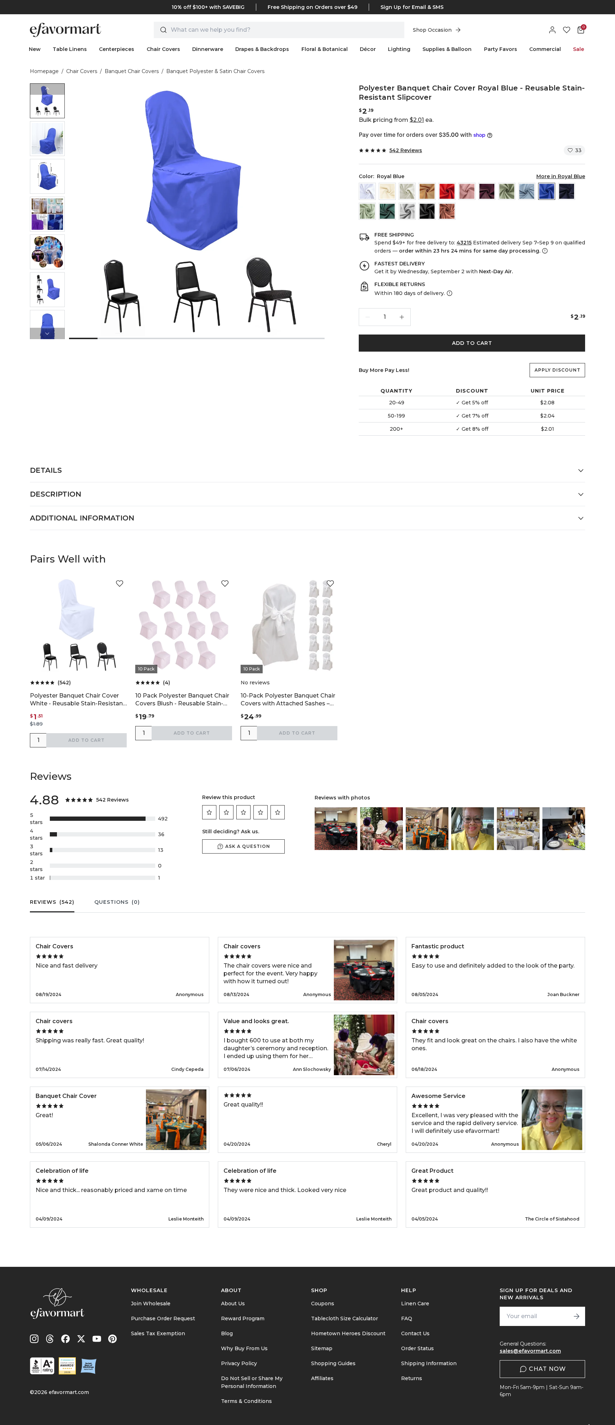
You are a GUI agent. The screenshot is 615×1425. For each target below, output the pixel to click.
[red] (447, 191)
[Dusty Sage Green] (506, 191)
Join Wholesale (150, 1303)
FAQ (406, 1318)
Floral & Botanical (324, 49)
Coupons (322, 1303)
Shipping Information (429, 1363)
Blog (227, 1333)
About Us (233, 1303)
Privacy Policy (239, 1363)
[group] (47, 100)
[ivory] (407, 191)
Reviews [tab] (52, 902)
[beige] (387, 191)
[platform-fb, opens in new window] (65, 1339)
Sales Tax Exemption (158, 1333)
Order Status (417, 1348)
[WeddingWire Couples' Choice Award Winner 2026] (67, 1365)
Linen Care (415, 1303)
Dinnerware (207, 49)
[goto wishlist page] (566, 30)
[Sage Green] (367, 211)
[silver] (407, 211)
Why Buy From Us (244, 1348)
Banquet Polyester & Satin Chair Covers (215, 71)
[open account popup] (552, 30)
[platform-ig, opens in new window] (34, 1339)
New (35, 49)
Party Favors (500, 49)
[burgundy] (486, 191)
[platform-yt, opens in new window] (97, 1339)
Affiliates (322, 1378)
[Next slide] (47, 333)
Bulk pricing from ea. (396, 119)
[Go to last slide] (47, 89)
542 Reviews (405, 150)
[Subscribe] (576, 1316)
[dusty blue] (526, 191)
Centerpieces (116, 49)
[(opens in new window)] (42, 1365)
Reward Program (242, 1318)
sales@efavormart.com (530, 1351)
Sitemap (321, 1348)
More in (560, 176)
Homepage (44, 71)
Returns (411, 1378)
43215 (464, 242)
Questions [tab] (117, 902)
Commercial (545, 49)
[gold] (427, 191)
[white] (367, 191)
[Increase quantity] (401, 317)
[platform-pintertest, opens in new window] (112, 1339)
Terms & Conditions (246, 1401)
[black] (427, 211)
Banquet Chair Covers (132, 71)
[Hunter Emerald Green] (387, 211)
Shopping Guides (333, 1363)
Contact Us (415, 1333)
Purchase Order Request (163, 1318)
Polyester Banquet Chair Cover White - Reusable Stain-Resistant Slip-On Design (77, 700)
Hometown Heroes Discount (348, 1333)
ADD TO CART (472, 343)
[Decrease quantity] (367, 317)
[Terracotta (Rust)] (447, 211)
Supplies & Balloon (447, 49)
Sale (578, 49)
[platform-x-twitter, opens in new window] (81, 1339)
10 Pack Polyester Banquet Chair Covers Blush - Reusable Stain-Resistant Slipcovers (182, 700)
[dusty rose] (466, 191)
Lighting (399, 49)
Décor (368, 49)
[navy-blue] (566, 191)
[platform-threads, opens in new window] (50, 1339)
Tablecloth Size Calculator (344, 1318)
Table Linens (70, 49)
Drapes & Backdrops (262, 49)
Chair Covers (163, 49)
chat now (547, 1369)
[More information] (544, 251)
